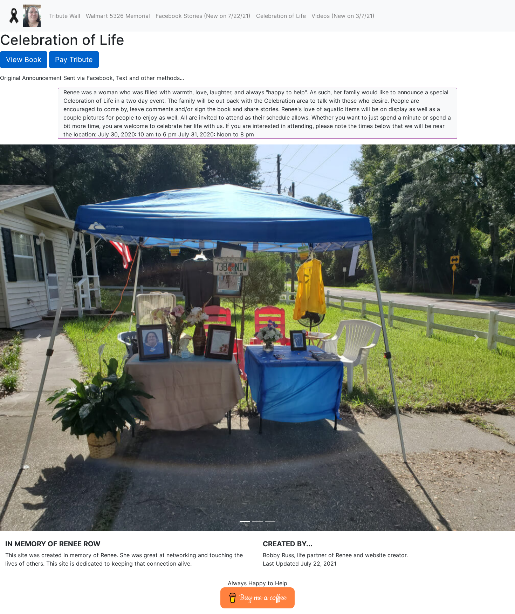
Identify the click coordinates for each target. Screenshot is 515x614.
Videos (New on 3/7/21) (343, 15)
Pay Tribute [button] (74, 59)
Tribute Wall (64, 15)
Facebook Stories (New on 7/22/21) (203, 15)
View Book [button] (23, 59)
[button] (38, 337)
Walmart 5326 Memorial (118, 15)
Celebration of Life (282, 15)
